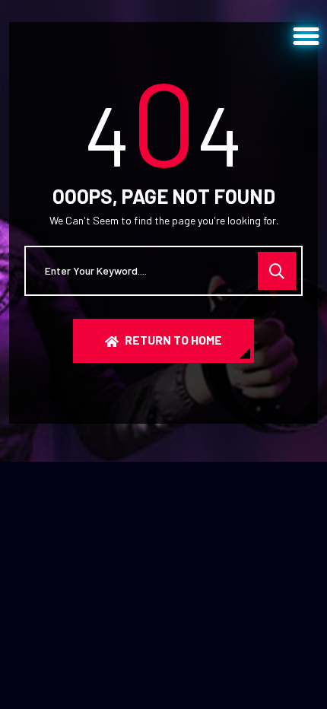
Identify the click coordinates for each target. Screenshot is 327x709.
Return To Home (173, 339)
